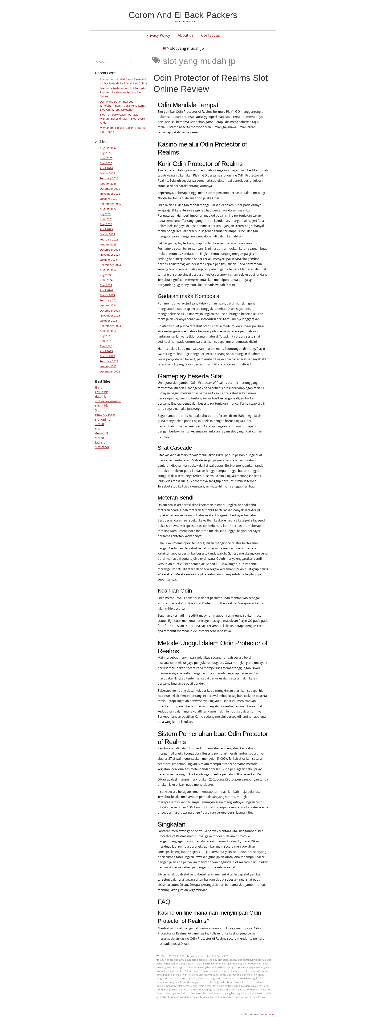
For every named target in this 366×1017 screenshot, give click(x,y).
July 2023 (105, 336)
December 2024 (110, 249)
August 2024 (108, 270)
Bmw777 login (105, 415)
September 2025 (110, 204)
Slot (98, 410)
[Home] (164, 48)
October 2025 (108, 199)
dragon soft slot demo (181, 982)
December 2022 (110, 371)
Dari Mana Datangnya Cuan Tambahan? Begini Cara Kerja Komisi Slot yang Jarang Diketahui (123, 105)
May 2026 (106, 163)
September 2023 (110, 326)
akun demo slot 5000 (172, 959)
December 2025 (110, 188)
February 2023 (109, 361)
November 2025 (110, 193)
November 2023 (110, 315)
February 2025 (109, 239)
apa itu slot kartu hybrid (243, 959)
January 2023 (108, 366)
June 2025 (106, 219)
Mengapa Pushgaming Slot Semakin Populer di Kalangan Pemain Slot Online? (123, 92)
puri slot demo (177, 989)
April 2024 (106, 290)
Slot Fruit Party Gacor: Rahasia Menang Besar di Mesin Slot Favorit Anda (122, 118)
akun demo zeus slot (197, 959)
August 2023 (108, 331)
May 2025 (106, 224)
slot (97, 429)
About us (185, 35)
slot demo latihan (255, 989)
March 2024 (107, 295)
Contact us (210, 35)
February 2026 (109, 178)
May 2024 (106, 285)
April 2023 (106, 351)
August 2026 (108, 148)
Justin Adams (198, 956)
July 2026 (105, 153)
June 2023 (106, 341)
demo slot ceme (247, 971)
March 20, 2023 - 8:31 (172, 956)
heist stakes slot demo (240, 982)
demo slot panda (186, 978)
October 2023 (108, 320)
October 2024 (108, 260)
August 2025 (108, 209)
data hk (100, 396)
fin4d (98, 387)
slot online (102, 419)
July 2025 (105, 214)
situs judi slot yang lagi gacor (203, 989)
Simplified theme (266, 1014)
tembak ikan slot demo (213, 997)
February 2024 (109, 300)
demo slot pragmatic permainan (215, 978)
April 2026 (106, 168)
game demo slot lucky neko (210, 982)
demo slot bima (228, 971)
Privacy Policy (158, 35)
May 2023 (106, 346)
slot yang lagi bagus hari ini (235, 993)
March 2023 (107, 356)
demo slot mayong (230, 974)
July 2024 (105, 275)
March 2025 (107, 234)
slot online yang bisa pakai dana (201, 993)
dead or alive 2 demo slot (183, 971)
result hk (101, 392)
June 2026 (106, 158)
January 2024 (108, 305)
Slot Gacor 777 (220, 956)
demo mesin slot (208, 971)
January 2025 (108, 244)
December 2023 (110, 310)
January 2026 (108, 183)
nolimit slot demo (242, 986)
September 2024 (110, 265)
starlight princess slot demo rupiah (179, 997)
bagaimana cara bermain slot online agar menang (214, 963)
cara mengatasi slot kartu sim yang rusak (217, 967)
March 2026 (107, 173)
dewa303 (101, 433)
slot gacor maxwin (108, 401)
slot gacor (102, 447)
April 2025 (106, 229)
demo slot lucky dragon (205, 974)
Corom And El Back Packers (183, 15)
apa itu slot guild (219, 959)
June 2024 (106, 280)
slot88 (99, 424)
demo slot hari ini (181, 974)
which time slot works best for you (246, 997)
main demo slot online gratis (215, 986)
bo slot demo (250, 963)
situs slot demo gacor (232, 989)
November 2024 (110, 254)
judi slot (101, 442)
